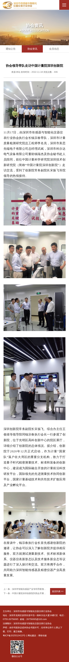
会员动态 (54, 48)
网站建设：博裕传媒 (37, 635)
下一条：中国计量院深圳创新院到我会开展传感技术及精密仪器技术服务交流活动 (25, 593)
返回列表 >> (58, 591)
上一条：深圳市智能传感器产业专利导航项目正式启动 (25, 589)
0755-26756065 (10, 619)
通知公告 (11, 48)
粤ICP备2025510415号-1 (15, 635)
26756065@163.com (36, 619)
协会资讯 (32, 48)
